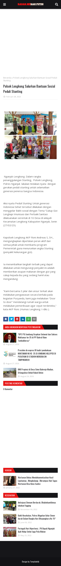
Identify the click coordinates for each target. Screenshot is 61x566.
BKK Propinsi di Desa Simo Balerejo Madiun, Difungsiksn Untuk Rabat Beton (36, 371)
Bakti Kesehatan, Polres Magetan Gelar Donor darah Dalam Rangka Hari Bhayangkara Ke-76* (37, 517)
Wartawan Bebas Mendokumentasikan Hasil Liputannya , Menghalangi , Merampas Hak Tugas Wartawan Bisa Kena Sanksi (37, 480)
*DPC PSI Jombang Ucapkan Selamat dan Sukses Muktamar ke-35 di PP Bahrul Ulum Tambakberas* (37, 337)
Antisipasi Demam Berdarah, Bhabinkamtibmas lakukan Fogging (37, 504)
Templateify (34, 561)
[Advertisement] (30, 41)
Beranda (7, 77)
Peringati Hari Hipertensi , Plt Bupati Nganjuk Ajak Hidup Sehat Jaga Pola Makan (36, 530)
